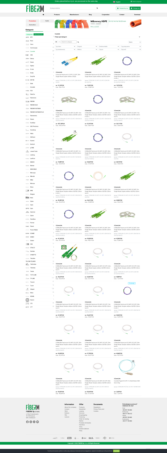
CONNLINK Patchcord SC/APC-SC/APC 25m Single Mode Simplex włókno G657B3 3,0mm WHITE (98, 191)
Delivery (67, 413)
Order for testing (84, 419)
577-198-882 (128, 421)
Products (57, 14)
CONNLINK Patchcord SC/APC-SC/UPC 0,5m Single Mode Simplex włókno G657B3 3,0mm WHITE (127, 268)
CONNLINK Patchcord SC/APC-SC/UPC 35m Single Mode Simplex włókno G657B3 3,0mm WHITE (69, 383)
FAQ (66, 415)
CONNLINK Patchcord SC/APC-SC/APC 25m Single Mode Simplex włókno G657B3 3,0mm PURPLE (69, 191)
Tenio (80, 427)
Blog (90, 14)
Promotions (32, 21)
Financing (82, 417)
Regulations (97, 407)
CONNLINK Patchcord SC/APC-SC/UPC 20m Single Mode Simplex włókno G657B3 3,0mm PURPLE (127, 306)
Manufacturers (74, 14)
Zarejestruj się (123, 8)
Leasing (81, 411)
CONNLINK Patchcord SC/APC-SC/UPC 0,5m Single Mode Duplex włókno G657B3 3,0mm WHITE (98, 268)
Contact (121, 14)
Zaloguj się (136, 8)
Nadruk (81, 421)
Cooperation (105, 14)
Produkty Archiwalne (85, 423)
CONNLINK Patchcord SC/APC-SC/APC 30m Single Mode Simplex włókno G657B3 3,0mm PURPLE (69, 229)
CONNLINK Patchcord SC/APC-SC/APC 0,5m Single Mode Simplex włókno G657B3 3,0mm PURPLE (127, 76)
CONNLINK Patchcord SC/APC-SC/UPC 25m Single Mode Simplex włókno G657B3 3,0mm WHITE (98, 344)
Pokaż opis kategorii (61, 37)
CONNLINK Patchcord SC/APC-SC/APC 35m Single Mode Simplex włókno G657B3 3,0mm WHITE (127, 229)
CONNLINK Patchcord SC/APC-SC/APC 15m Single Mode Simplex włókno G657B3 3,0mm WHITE (127, 115)
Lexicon (67, 417)
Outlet (47, 21)
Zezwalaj (116, 451)
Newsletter (82, 409)
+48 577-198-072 (127, 413)
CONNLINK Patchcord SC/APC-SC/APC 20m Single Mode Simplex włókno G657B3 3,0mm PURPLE (98, 153)
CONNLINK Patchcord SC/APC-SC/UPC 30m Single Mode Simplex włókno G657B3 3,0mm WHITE (127, 344)
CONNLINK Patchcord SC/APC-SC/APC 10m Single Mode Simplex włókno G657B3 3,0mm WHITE (69, 115)
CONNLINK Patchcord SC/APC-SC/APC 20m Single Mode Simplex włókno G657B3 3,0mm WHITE (127, 153)
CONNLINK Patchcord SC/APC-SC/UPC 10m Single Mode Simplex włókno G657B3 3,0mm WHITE (69, 306)
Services (81, 413)
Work (66, 411)
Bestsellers (32, 25)
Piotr (123, 408)
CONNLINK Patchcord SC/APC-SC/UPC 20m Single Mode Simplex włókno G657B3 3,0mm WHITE (69, 344)
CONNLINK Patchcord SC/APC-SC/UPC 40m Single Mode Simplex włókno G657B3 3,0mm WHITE (98, 383)
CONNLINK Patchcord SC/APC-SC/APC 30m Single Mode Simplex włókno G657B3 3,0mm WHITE (98, 229)
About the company (70, 407)
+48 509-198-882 (127, 410)
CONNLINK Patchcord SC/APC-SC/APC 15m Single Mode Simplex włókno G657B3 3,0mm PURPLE (98, 115)
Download (137, 14)
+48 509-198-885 (127, 417)
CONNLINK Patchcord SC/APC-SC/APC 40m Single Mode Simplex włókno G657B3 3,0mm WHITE (69, 268)
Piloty (80, 431)
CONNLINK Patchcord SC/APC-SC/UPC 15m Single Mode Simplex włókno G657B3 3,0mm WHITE (98, 306)
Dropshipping (83, 415)
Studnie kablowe (84, 429)
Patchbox (82, 425)
